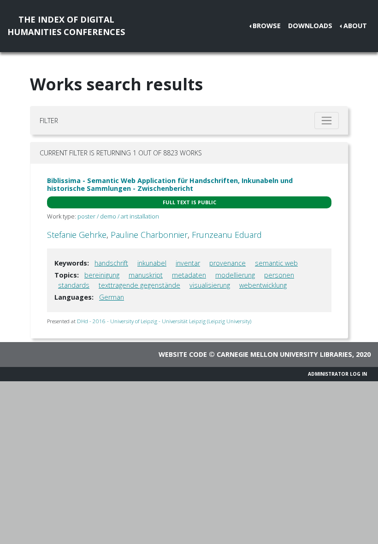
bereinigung (101, 275)
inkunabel (151, 263)
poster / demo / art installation (118, 216)
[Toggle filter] (326, 120)
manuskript (146, 275)
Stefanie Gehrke (76, 234)
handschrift (111, 263)
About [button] (355, 25)
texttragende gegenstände (139, 285)
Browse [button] (267, 25)
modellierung (235, 275)
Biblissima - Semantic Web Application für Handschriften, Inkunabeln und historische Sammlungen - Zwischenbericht (170, 184)
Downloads (310, 25)
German (111, 297)
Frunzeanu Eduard (227, 234)
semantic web (276, 263)
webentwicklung (263, 285)
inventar (188, 263)
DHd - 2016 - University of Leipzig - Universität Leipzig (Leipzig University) (164, 321)
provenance (227, 263)
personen (279, 275)
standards (73, 285)
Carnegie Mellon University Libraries (284, 354)
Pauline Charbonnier (149, 234)
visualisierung (209, 285)
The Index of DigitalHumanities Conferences (66, 25)
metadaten (189, 275)
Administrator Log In (337, 374)
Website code (183, 354)
